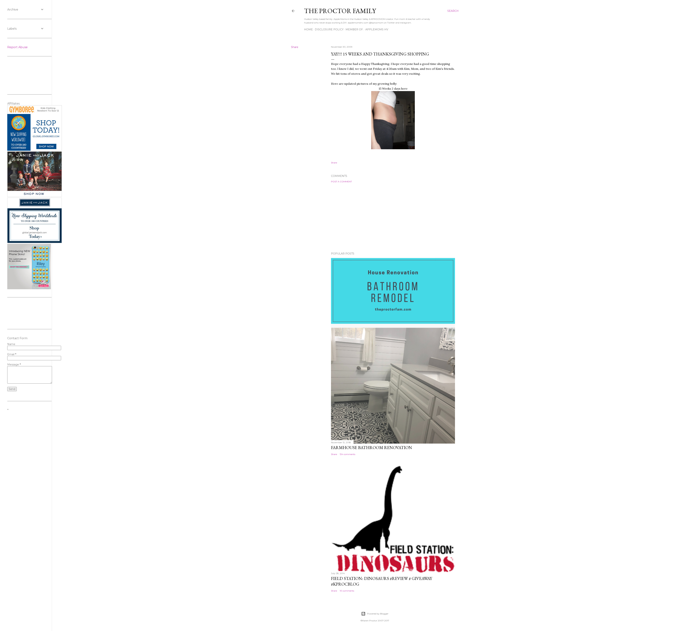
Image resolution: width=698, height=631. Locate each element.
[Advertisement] (393, 217)
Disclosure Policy (329, 29)
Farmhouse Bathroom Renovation (371, 447)
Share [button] (294, 47)
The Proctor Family (340, 11)
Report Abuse (17, 47)
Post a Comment (341, 181)
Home (308, 29)
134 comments (347, 454)
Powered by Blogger (377, 613)
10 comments (347, 590)
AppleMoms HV (376, 29)
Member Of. (354, 29)
